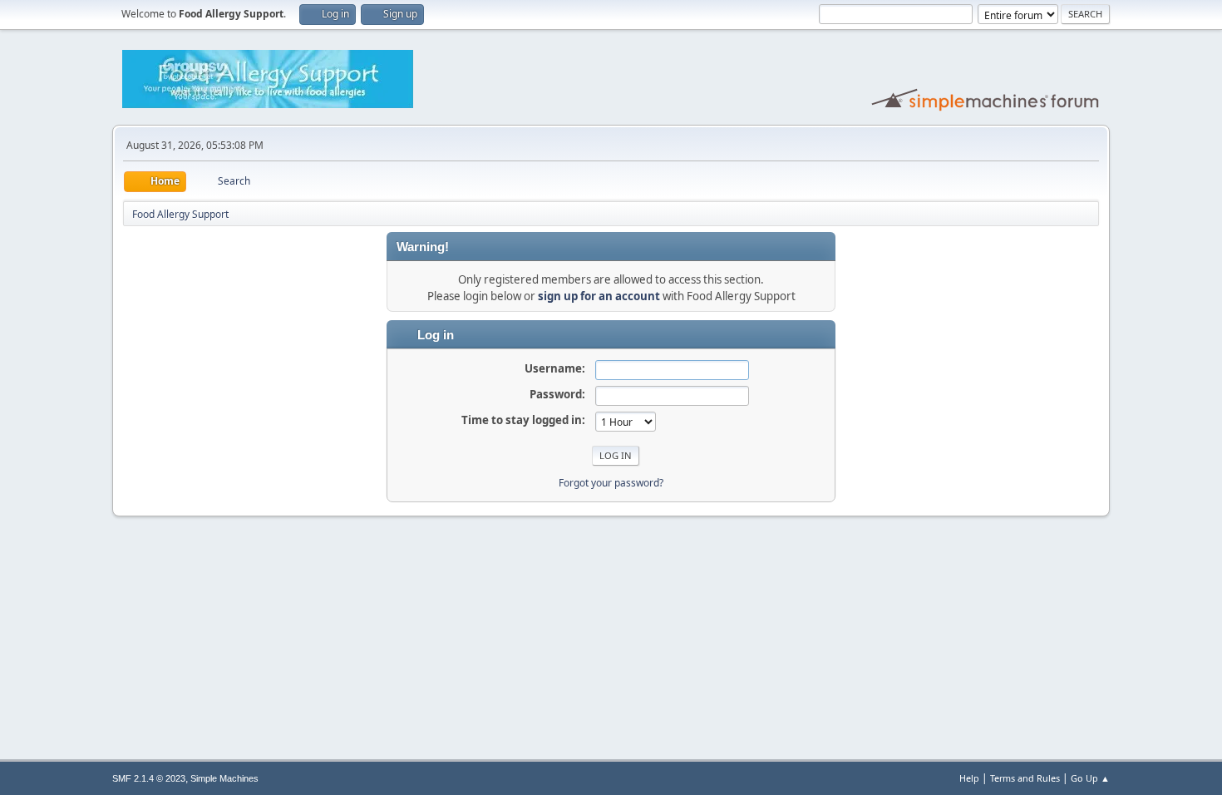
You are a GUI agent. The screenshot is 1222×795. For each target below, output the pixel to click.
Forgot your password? (611, 483)
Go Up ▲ (1090, 778)
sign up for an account (599, 296)
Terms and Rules (1025, 778)
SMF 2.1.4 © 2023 (148, 778)
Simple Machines (224, 778)
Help (969, 778)
